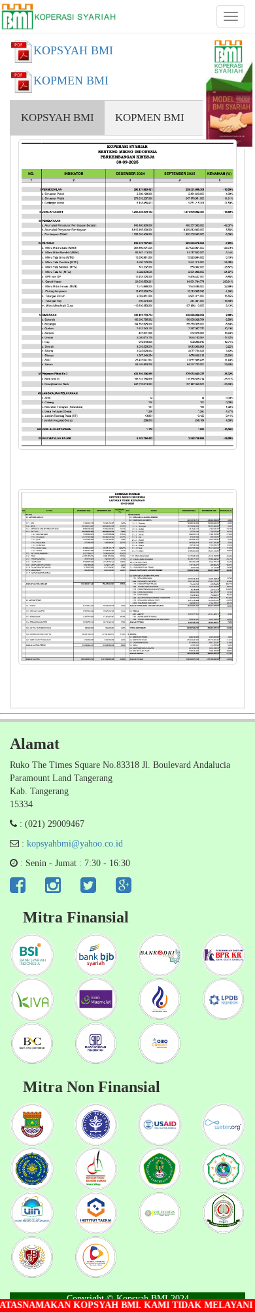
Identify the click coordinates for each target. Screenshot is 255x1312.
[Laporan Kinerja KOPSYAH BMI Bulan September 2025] (127, 294)
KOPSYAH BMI (57, 117)
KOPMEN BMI (149, 117)
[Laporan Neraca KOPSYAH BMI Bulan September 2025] (127, 576)
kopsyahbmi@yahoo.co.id (75, 843)
